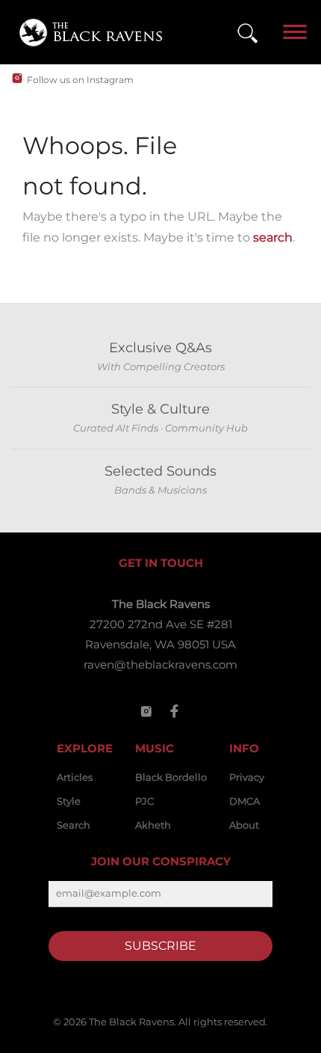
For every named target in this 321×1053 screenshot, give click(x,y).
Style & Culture (160, 409)
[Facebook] (174, 711)
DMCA (244, 801)
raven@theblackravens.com (160, 664)
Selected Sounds (160, 471)
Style (69, 801)
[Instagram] (146, 711)
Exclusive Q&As (160, 348)
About (244, 825)
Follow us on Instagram (80, 79)
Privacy (246, 777)
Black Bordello (171, 777)
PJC (144, 801)
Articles (75, 777)
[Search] (247, 32)
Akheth (153, 825)
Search (73, 825)
